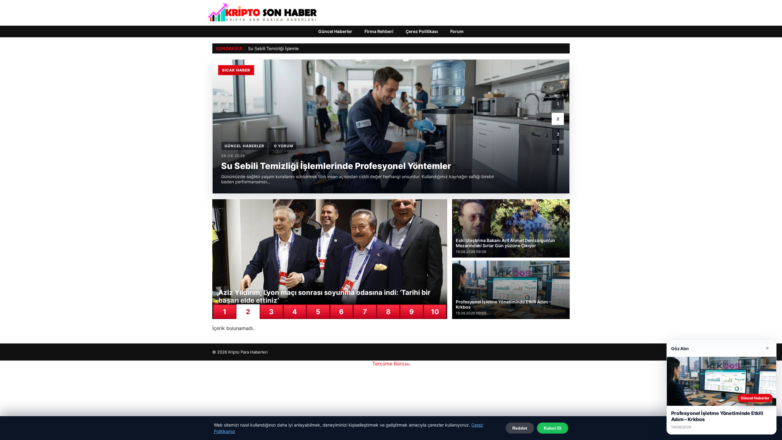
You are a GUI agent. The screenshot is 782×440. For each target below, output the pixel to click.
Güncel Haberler (335, 31)
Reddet (519, 428)
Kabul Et (552, 428)
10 (435, 312)
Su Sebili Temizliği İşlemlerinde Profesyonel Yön (295, 48)
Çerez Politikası (422, 31)
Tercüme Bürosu (391, 364)
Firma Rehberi (378, 31)
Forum (457, 31)
